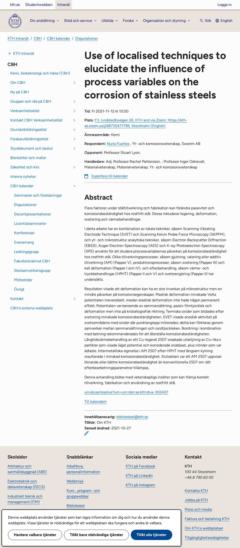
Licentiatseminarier (30, 223)
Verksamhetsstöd (24, 111)
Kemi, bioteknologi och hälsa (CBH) (40, 73)
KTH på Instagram (140, 485)
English (226, 20)
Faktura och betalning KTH (207, 519)
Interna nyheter (23, 176)
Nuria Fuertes (118, 143)
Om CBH (17, 82)
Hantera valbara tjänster (35, 534)
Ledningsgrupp (26, 251)
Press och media (198, 509)
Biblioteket (76, 505)
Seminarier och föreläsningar (38, 195)
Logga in (225, 4)
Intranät (63, 4)
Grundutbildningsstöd (28, 129)
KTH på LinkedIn (139, 475)
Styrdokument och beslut (31, 148)
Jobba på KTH (196, 500)
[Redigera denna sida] (86, 433)
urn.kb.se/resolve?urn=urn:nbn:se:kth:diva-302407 (126, 392)
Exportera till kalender (109, 176)
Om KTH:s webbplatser (204, 528)
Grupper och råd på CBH (30, 101)
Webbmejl (75, 481)
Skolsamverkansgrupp (32, 270)
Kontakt (16, 298)
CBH (38, 38)
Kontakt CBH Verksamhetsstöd (36, 120)
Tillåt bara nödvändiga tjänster (96, 534)
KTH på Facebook (140, 466)
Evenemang (24, 242)
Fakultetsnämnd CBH (32, 261)
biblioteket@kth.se (132, 417)
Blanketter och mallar (28, 157)
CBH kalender (58, 38)
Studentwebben (38, 4)
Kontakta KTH (196, 490)
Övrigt (19, 289)
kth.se (15, 4)
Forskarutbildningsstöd (29, 139)
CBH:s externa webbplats (31, 308)
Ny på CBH (19, 92)
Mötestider (23, 280)
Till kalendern (95, 401)
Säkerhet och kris (24, 167)
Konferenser (24, 233)
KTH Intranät (18, 38)
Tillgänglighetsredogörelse (207, 537)
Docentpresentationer (32, 214)
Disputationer (86, 38)
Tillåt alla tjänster (151, 534)
